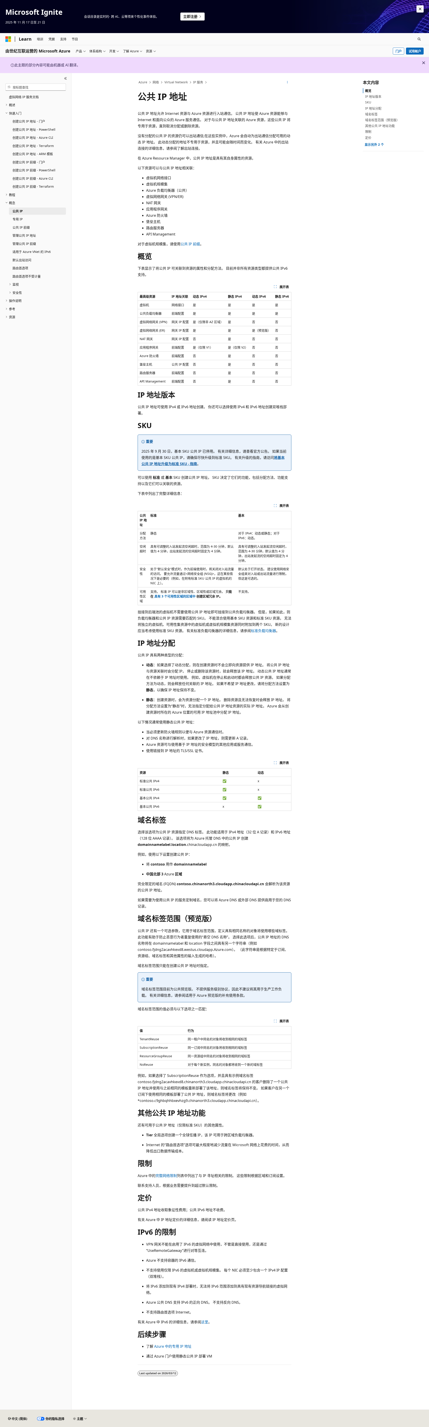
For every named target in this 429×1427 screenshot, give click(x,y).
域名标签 (371, 114)
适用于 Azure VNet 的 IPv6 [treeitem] (32, 252)
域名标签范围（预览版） (382, 120)
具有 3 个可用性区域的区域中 (175, 596)
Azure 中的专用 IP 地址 (172, 1346)
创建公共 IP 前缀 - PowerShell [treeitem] (34, 170)
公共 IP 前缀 (190, 244)
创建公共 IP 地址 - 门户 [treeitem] (29, 121)
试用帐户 (415, 51)
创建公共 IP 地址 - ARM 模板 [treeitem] (33, 154)
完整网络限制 (166, 1175)
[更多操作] (287, 82)
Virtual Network (176, 82)
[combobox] (35, 87)
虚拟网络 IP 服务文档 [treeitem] (24, 97)
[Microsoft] (8, 39)
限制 (368, 131)
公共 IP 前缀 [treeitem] (21, 227)
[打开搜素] (419, 39)
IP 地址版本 (373, 96)
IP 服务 (198, 82)
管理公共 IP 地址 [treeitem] (24, 235)
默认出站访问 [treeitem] (22, 260)
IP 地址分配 (373, 108)
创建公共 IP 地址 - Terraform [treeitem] (33, 146)
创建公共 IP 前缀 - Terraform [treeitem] (33, 186)
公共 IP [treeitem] (18, 211)
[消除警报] (420, 9)
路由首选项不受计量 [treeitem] (27, 276)
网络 (156, 82)
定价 (368, 137)
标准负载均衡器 (263, 630)
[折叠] (65, 78)
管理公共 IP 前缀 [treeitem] (24, 244)
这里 (204, 1322)
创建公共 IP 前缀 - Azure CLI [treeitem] (33, 178)
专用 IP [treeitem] (18, 219)
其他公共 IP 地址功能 (380, 126)
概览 (368, 90)
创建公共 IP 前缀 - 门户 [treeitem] (29, 162)
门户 (398, 51)
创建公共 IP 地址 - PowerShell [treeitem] (34, 129)
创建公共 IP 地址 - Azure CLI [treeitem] (33, 137)
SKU (368, 102)
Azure (143, 82)
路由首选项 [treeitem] (20, 268)
